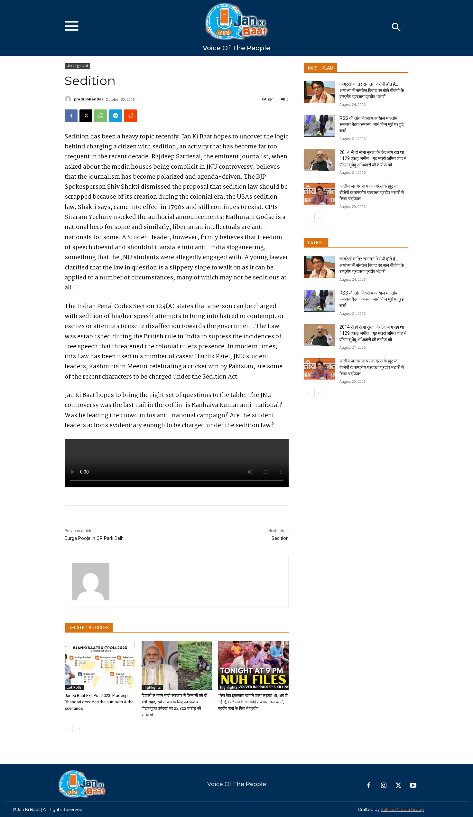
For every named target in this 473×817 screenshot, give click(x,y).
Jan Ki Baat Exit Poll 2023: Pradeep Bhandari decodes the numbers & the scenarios (99, 702)
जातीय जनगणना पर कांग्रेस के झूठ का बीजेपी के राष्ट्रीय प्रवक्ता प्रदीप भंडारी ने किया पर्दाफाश (371, 192)
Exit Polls (74, 687)
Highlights (152, 687)
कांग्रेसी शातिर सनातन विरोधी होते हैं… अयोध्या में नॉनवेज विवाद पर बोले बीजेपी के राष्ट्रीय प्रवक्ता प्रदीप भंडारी (371, 90)
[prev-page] (69, 729)
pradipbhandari (89, 99)
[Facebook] (71, 115)
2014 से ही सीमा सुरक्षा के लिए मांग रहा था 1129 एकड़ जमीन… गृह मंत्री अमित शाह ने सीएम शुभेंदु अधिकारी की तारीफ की (372, 158)
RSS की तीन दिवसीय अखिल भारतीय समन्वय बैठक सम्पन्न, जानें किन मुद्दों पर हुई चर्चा (371, 124)
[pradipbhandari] (69, 99)
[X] (85, 115)
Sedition (280, 538)
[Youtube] (413, 786)
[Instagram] (383, 786)
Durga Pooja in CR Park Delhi (95, 538)
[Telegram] (115, 115)
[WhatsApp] (100, 115)
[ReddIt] (130, 115)
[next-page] (79, 729)
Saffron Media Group (402, 809)
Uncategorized (77, 65)
